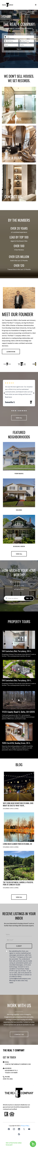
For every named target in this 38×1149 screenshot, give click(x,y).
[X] (24, 1129)
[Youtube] (29, 1129)
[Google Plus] (19, 1134)
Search (19, 49)
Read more (8, 397)
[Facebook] (8, 1129)
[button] (35, 4)
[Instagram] (13, 1129)
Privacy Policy (25, 1125)
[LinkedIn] (19, 1129)
